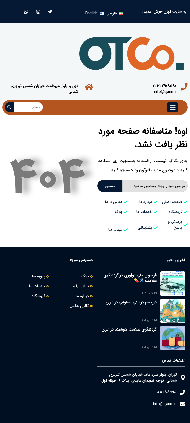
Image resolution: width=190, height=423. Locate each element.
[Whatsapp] (26, 11)
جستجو (110, 186)
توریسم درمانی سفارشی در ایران (131, 302)
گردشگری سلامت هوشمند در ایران (129, 329)
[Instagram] (38, 11)
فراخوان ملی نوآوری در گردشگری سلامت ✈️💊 (130, 278)
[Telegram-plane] (50, 11)
